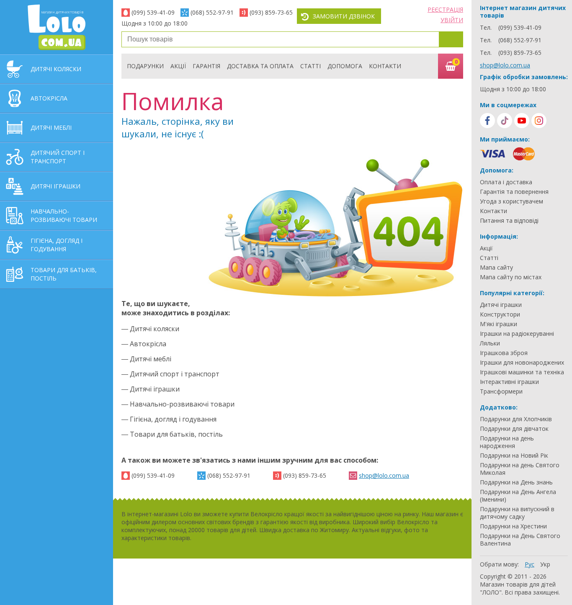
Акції (178, 66)
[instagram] (538, 120)
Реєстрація (445, 9)
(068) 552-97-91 (212, 12)
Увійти (452, 20)
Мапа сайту (496, 267)
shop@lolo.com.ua (384, 475)
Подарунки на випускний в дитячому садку (517, 512)
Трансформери (501, 391)
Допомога (344, 66)
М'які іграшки (498, 324)
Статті (310, 66)
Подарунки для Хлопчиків (516, 419)
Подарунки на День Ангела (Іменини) (518, 495)
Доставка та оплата (260, 66)
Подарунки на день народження (507, 442)
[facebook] (487, 120)
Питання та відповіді (509, 220)
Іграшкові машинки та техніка (522, 372)
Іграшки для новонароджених (522, 362)
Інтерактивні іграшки (509, 382)
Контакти (385, 66)
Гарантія (206, 66)
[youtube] (521, 120)
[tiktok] (504, 120)
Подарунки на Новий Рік (514, 455)
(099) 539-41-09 (153, 12)
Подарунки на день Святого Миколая (519, 468)
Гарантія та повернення (514, 192)
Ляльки (490, 343)
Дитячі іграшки (501, 305)
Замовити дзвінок (344, 16)
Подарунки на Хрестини (513, 526)
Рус (529, 564)
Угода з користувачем (511, 201)
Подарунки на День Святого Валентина (520, 539)
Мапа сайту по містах (510, 277)
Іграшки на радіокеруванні (517, 333)
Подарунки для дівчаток (514, 429)
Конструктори (500, 314)
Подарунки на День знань (516, 482)
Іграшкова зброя (504, 353)
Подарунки (145, 66)
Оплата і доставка (506, 182)
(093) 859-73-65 (271, 12)
